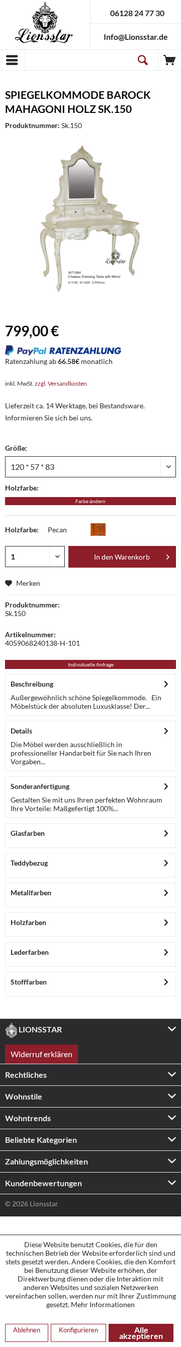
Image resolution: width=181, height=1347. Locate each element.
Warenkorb (169, 60)
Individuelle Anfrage (91, 664)
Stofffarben (29, 981)
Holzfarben (28, 922)
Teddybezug (29, 863)
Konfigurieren (78, 1330)
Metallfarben (31, 892)
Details (21, 730)
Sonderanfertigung (40, 786)
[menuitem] (12, 60)
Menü (12, 60)
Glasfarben (28, 833)
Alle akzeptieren (141, 1332)
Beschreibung (32, 684)
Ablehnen (26, 1330)
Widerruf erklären (41, 1054)
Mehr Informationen (103, 1304)
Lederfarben (30, 952)
